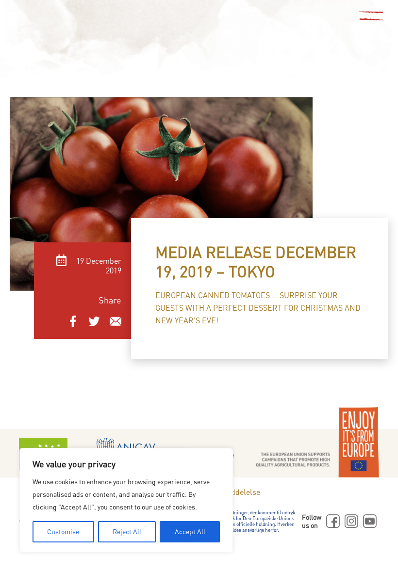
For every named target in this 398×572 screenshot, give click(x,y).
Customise (63, 531)
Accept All (190, 531)
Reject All (127, 531)
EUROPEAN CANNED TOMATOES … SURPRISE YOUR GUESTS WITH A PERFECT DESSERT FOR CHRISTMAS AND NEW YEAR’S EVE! (258, 307)
